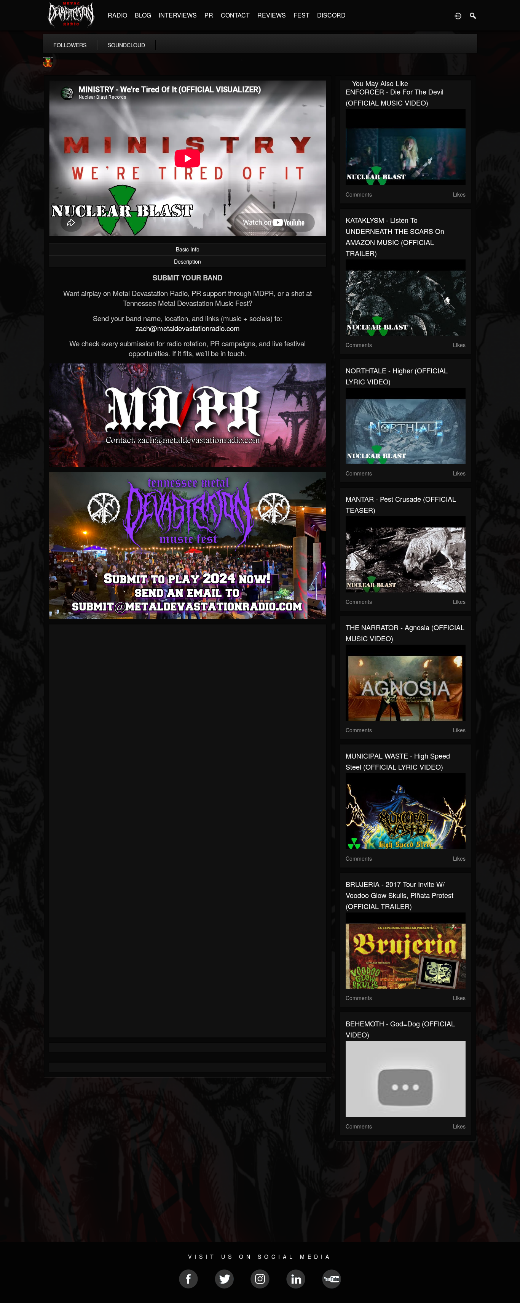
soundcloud (126, 45)
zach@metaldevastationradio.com (188, 328)
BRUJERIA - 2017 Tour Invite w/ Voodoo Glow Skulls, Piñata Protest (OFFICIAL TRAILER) (399, 895)
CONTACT (235, 15)
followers (69, 45)
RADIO (117, 15)
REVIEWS (271, 15)
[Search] (473, 15)
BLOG (143, 15)
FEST (301, 15)
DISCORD (331, 15)
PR (208, 15)
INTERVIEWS (178, 15)
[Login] (458, 15)
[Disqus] (188, 732)
